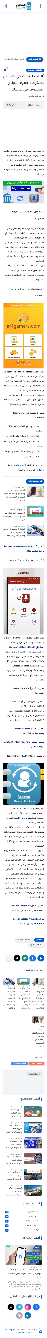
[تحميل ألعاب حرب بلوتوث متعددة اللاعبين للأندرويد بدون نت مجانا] (33, 1174)
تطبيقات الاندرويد (35, 70)
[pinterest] (19, 1315)
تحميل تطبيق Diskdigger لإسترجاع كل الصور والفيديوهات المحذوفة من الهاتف (13, 1129)
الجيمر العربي (17, 229)
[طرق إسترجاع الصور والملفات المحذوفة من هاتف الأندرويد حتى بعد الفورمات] (33, 1142)
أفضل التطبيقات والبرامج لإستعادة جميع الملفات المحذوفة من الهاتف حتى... (14, 496)
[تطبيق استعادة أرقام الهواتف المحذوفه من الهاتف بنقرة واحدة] (33, 1111)
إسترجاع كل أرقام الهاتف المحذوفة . (25, 647)
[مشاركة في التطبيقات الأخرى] (9, 958)
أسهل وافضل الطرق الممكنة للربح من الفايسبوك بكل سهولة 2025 (25, 1274)
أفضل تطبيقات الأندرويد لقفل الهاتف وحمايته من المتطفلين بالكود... (38, 1037)
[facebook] (36, 1307)
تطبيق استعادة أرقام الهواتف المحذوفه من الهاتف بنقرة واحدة (14, 1113)
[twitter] (11, 1307)
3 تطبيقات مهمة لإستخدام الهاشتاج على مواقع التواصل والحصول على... (14, 515)
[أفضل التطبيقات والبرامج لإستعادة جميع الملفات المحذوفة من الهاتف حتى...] (35, 491)
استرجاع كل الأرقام (23, 818)
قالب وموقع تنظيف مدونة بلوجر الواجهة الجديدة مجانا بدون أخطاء (14, 59)
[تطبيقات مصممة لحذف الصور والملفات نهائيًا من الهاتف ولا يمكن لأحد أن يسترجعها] (33, 1158)
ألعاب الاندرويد (23, 1212)
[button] (32, 958)
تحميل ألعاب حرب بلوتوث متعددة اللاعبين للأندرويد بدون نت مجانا (14, 1176)
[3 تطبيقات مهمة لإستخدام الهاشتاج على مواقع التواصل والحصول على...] (35, 511)
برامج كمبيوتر (23, 1217)
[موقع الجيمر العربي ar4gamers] (23, 6)
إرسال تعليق (34, 1074)
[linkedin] (28, 1315)
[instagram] (28, 1307)
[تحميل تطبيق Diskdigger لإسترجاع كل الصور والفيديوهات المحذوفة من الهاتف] (33, 1127)
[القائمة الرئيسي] (42, 6)
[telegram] (19, 1307)
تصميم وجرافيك (23, 1221)
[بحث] (5, 6)
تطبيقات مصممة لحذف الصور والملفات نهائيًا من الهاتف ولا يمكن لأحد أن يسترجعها (13, 1161)
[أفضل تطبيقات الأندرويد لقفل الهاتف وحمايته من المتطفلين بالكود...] (38, 1019)
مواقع (23, 1230)
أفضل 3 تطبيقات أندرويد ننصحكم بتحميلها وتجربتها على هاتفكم (14, 532)
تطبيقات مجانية (36, 945)
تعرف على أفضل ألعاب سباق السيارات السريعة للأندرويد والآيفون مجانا (14, 1192)
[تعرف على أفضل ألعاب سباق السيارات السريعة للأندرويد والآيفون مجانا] (33, 1190)
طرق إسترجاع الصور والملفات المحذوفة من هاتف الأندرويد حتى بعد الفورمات (13, 1145)
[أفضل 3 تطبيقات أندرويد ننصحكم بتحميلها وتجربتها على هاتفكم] (35, 530)
